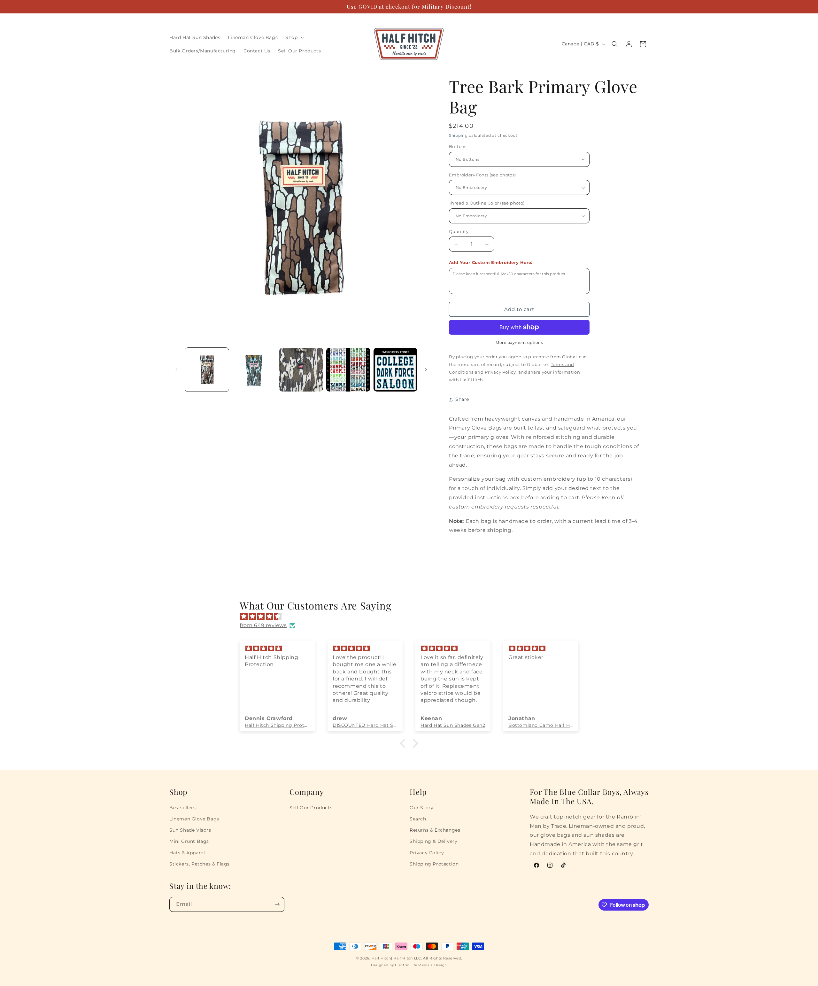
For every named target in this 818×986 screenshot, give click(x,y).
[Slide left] (176, 369)
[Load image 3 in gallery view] (301, 370)
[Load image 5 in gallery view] (395, 370)
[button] (294, 37)
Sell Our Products (310, 808)
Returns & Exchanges (435, 830)
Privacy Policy (427, 853)
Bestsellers (182, 808)
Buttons (458, 146)
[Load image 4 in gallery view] (348, 370)
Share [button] (462, 399)
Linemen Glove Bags (194, 819)
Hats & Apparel (187, 853)
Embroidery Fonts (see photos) (482, 174)
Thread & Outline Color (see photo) (487, 203)
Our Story (421, 808)
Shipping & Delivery (433, 841)
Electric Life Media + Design (421, 965)
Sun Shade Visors (190, 830)
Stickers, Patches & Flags (199, 864)
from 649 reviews (263, 625)
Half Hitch (381, 958)
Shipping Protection (434, 864)
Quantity (458, 231)
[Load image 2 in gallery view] (254, 370)
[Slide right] (426, 369)
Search (418, 819)
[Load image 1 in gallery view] (207, 370)
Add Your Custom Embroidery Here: (490, 262)
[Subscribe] (277, 904)
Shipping (458, 135)
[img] (412, 616)
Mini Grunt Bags (189, 841)
